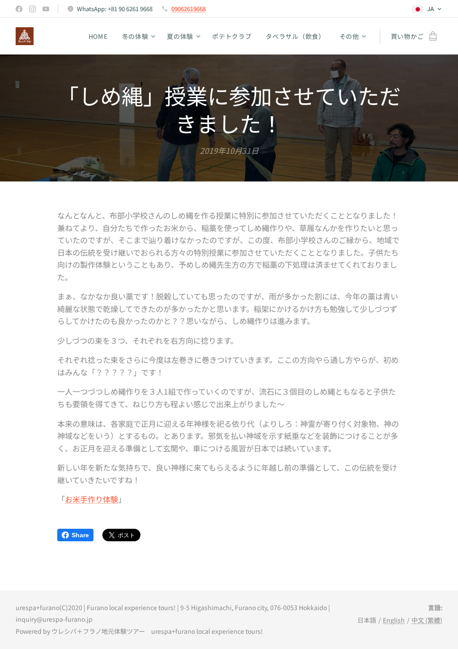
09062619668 (188, 8)
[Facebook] (19, 9)
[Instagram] (32, 9)
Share (80, 535)
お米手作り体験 (91, 499)
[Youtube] (45, 9)
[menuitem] (100, 36)
